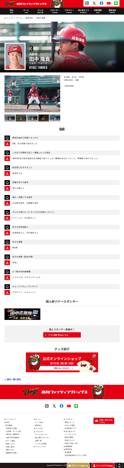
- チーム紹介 (38, 422)
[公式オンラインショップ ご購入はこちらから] (62, 370)
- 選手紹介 (38, 425)
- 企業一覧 (38, 440)
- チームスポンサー (41, 434)
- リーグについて (70, 434)
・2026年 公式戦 (10, 428)
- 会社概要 (67, 452)
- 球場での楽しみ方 (71, 443)
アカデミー (69, 11)
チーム (26, 11)
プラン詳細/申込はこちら (58, 335)
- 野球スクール (69, 422)
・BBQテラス (9, 449)
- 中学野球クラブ (70, 428)
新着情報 (98, 11)
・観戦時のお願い (11, 452)
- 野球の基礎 (68, 437)
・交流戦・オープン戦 (12, 431)
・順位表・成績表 (11, 434)
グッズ (40, 11)
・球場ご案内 (9, 447)
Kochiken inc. (59, 465)
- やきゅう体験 (69, 425)
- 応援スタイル (69, 440)
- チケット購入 (9, 440)
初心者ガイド (83, 11)
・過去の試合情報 (11, 437)
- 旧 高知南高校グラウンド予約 (75, 455)
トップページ (10, 419)
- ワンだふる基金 (40, 443)
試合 (12, 11)
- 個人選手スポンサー (42, 437)
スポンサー (55, 11)
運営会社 (112, 11)
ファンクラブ (40, 446)
